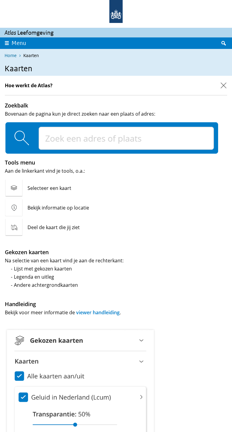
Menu (18, 43)
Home (11, 55)
